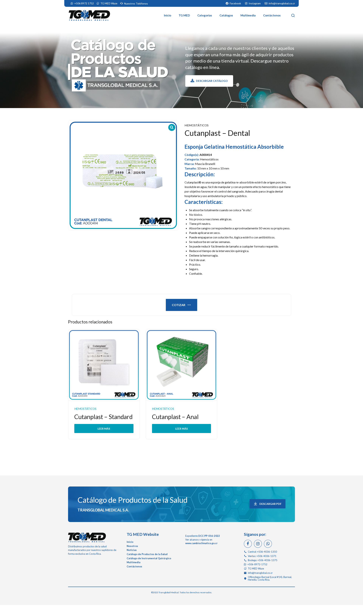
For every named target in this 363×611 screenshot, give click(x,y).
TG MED (184, 15)
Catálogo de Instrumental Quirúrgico (149, 558)
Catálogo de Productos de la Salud (133, 499)
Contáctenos (272, 15)
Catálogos (226, 15)
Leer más (104, 428)
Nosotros (132, 546)
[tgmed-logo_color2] (87, 537)
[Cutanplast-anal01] (181, 365)
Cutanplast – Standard (103, 416)
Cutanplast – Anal (175, 416)
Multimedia (248, 15)
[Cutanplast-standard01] (104, 365)
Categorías (204, 15)
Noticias (132, 549)
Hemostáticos (197, 125)
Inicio (167, 15)
